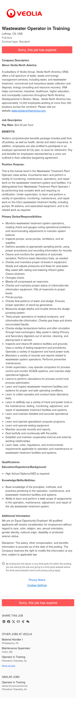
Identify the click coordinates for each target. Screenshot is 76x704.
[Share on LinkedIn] (3, 622)
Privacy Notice (37, 580)
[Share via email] (18, 622)
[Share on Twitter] (13, 622)
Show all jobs (8, 665)
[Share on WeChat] (27, 622)
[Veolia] (24, 13)
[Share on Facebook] (8, 622)
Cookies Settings (37, 585)
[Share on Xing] (23, 622)
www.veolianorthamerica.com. (28, 110)
